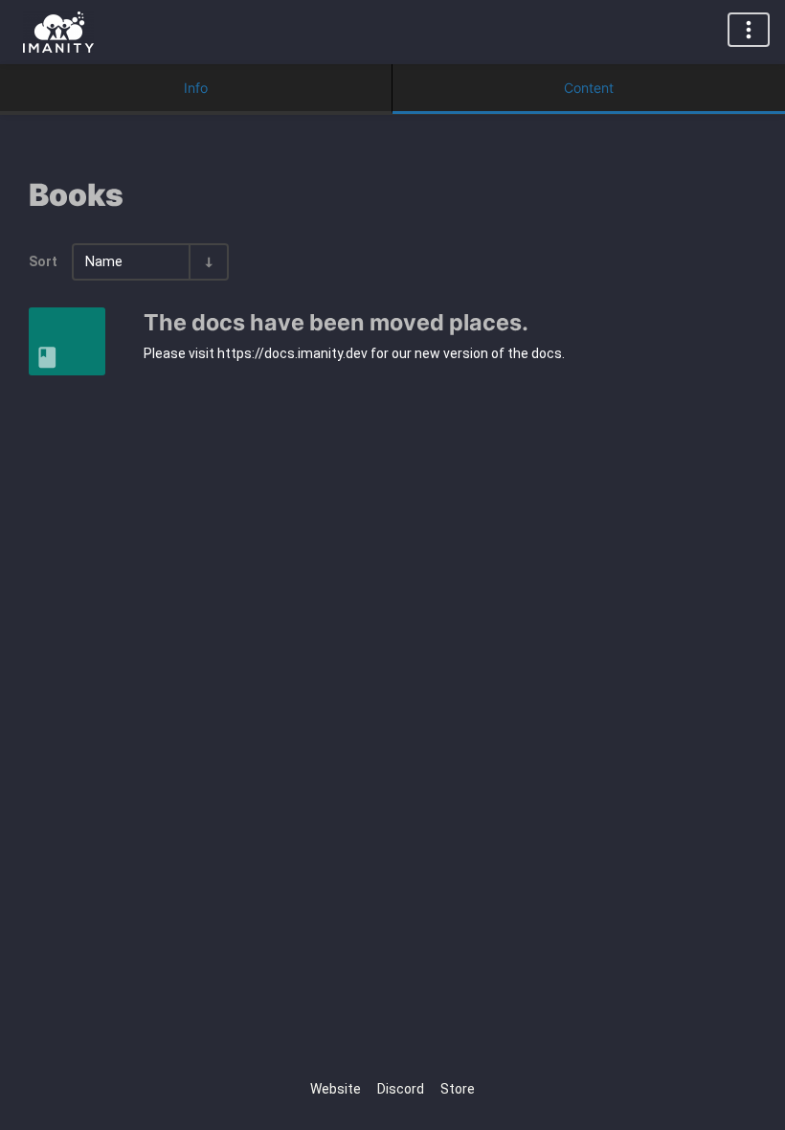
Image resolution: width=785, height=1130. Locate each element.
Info (196, 87)
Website (335, 1088)
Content (589, 87)
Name (104, 262)
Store (457, 1088)
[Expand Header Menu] (749, 29)
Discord (400, 1088)
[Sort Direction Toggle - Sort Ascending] (208, 262)
